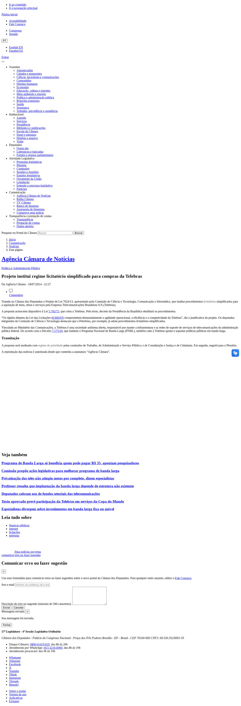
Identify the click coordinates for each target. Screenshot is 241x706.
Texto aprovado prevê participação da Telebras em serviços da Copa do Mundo (63, 501)
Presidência (23, 124)
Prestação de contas (28, 222)
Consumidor (24, 80)
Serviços (22, 121)
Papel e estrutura (26, 134)
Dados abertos (25, 226)
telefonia (14, 535)
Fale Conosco (17, 24)
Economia (23, 87)
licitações (14, 532)
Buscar (78, 233)
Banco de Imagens (28, 205)
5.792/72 (54, 311)
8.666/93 (57, 317)
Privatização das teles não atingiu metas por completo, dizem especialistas (58, 478)
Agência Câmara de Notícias (34, 195)
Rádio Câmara (25, 199)
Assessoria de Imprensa (30, 209)
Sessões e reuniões (28, 172)
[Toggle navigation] (3, 61)
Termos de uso (17, 694)
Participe (22, 189)
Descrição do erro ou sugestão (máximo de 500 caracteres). (37, 603)
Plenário (21, 165)
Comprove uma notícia (30, 212)
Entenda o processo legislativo (35, 185)
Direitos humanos (27, 83)
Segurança (23, 107)
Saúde (20, 104)
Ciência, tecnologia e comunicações (38, 77)
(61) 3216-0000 (53, 647)
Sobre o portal (17, 691)
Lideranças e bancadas (30, 151)
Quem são (23, 148)
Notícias (14, 246)
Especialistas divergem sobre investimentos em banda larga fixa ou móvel (58, 509)
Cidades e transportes (29, 73)
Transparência (25, 219)
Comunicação (17, 243)
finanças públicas (19, 525)
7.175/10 (57, 330)
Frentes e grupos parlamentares (35, 155)
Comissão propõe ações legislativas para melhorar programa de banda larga (60, 471)
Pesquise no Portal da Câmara (19, 232)
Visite (20, 141)
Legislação (23, 182)
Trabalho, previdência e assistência (37, 111)
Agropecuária (25, 70)
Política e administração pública (35, 97)
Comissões (23, 168)
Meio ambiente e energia (31, 94)
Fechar (7, 625)
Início (12, 239)
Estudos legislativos (28, 175)
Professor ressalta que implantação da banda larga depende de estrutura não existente (68, 486)
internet (13, 528)
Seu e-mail (8, 584)
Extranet (14, 701)
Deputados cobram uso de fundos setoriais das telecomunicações (51, 494)
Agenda (21, 117)
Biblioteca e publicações (31, 128)
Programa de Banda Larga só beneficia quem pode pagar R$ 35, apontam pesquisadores (70, 463)
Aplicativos (16, 697)
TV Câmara (24, 202)
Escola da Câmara (27, 131)
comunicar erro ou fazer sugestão (21, 555)
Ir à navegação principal (23, 8)
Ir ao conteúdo (17, 4)
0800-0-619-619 (40, 644)
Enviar (6, 607)
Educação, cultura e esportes (33, 90)
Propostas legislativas (29, 161)
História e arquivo (27, 138)
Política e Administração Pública (21, 268)
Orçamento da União (29, 178)
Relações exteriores (28, 100)
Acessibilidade (17, 20)
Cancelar (18, 607)
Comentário (16, 295)
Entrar (5, 57)
